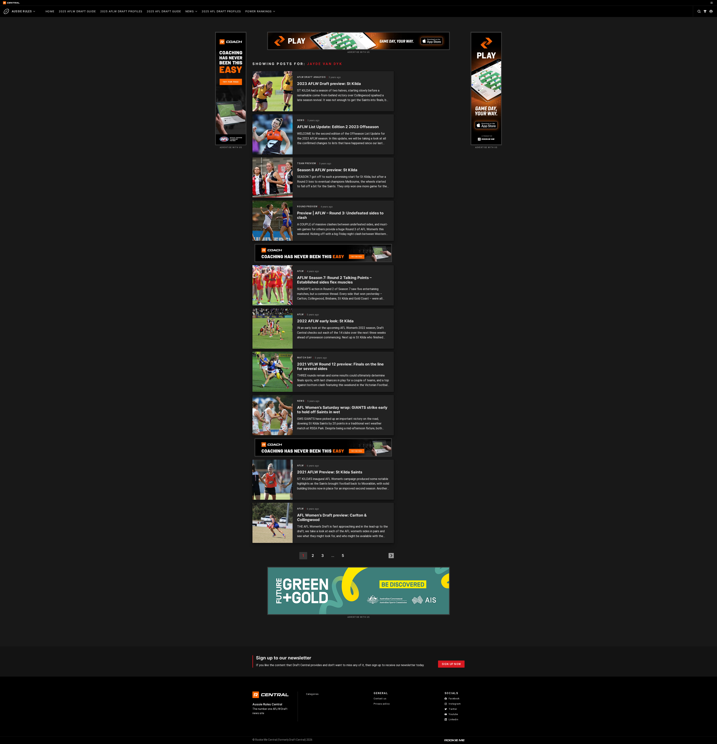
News (189, 11)
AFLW (300, 271)
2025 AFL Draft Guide (164, 11)
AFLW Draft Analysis (311, 77)
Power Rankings (258, 11)
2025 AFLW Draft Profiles (121, 11)
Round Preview (307, 206)
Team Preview (306, 163)
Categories (312, 694)
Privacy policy (382, 704)
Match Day (304, 357)
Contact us (380, 698)
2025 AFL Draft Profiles (221, 11)
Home (50, 11)
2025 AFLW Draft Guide (77, 11)
